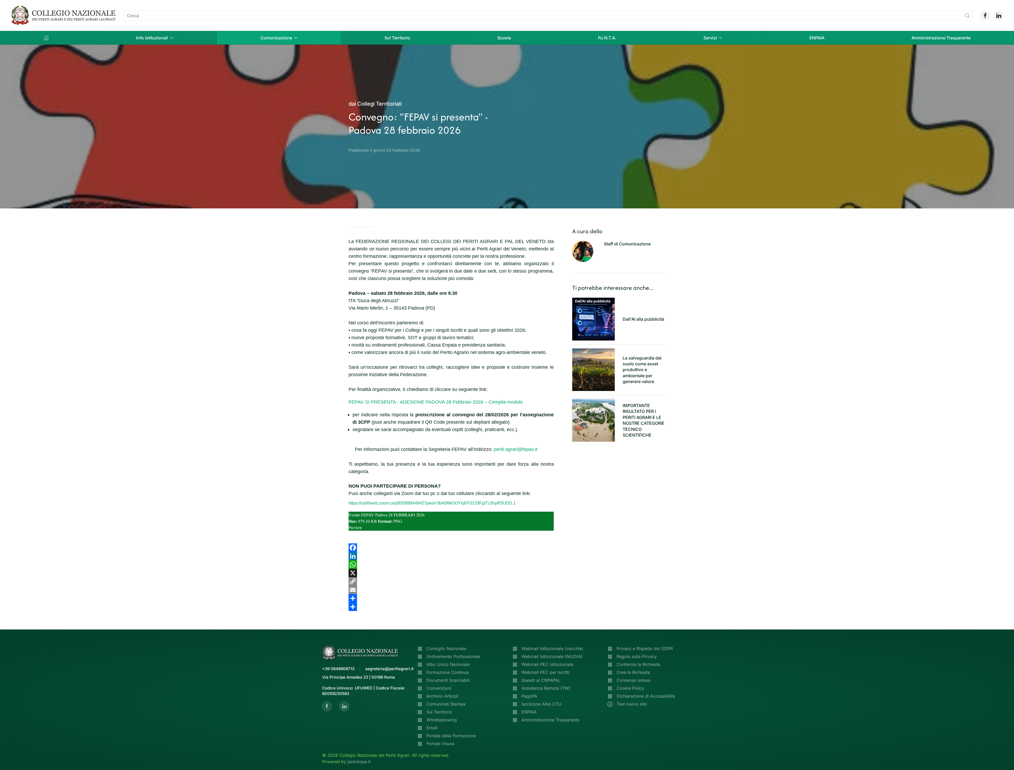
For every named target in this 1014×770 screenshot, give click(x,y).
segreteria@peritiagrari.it (389, 668)
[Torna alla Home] (63, 15)
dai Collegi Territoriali (375, 104)
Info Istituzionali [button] (152, 37)
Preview (355, 527)
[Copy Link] (451, 581)
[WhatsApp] (451, 564)
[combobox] (548, 15)
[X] (451, 573)
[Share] (451, 598)
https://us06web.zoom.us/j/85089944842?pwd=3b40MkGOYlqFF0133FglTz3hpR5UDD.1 (432, 503)
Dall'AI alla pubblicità (643, 319)
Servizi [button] (710, 37)
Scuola (504, 37)
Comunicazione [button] (276, 37)
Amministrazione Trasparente (941, 37)
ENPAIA (816, 37)
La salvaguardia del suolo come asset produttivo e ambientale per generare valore (642, 369)
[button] (46, 37)
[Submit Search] (967, 15)
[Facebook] (451, 547)
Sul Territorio (397, 37)
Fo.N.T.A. (607, 37)
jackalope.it (359, 761)
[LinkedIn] (451, 556)
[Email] (451, 590)
